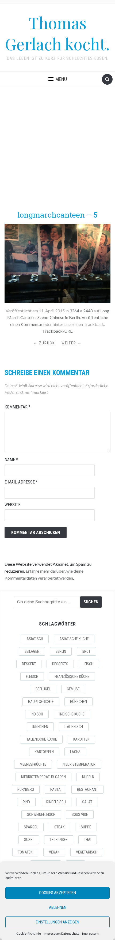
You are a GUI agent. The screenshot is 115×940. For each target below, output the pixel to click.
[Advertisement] (57, 148)
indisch (37, 714)
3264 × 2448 (81, 310)
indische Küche (72, 714)
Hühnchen (78, 701)
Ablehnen (57, 907)
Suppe (86, 827)
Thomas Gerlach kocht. (57, 33)
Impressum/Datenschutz (61, 933)
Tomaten (25, 852)
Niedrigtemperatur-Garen (43, 777)
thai (87, 839)
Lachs (75, 752)
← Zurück (44, 343)
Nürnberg (25, 789)
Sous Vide (80, 814)
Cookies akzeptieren (57, 892)
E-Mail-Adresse (21, 482)
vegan (54, 852)
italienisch (73, 727)
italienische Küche (41, 739)
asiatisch (34, 639)
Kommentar (17, 407)
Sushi (28, 839)
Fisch (89, 664)
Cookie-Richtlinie (28, 933)
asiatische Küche (74, 639)
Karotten (81, 739)
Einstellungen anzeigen (57, 922)
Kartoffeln (44, 752)
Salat (87, 802)
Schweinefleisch (41, 814)
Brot (86, 651)
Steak (59, 827)
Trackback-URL (57, 330)
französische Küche (72, 676)
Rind (26, 802)
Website (12, 504)
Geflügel (43, 689)
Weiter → (72, 343)
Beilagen (32, 651)
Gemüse (73, 689)
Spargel (31, 827)
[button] (57, 79)
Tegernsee (59, 839)
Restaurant (87, 789)
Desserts (60, 664)
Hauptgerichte (41, 701)
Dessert (29, 664)
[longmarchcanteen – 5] (57, 262)
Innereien (40, 727)
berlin (61, 651)
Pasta (55, 789)
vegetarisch (86, 852)
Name (11, 459)
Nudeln (88, 777)
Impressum (90, 933)
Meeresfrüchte (33, 764)
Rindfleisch (56, 802)
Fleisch (32, 676)
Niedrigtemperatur (79, 764)
